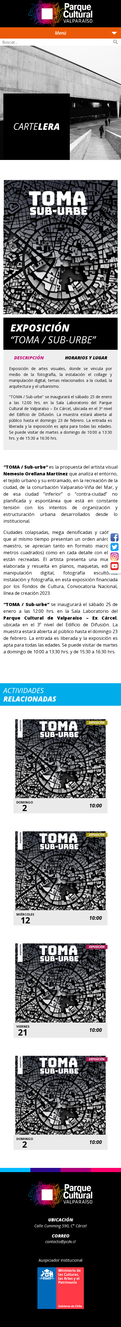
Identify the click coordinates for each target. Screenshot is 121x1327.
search (116, 42)
